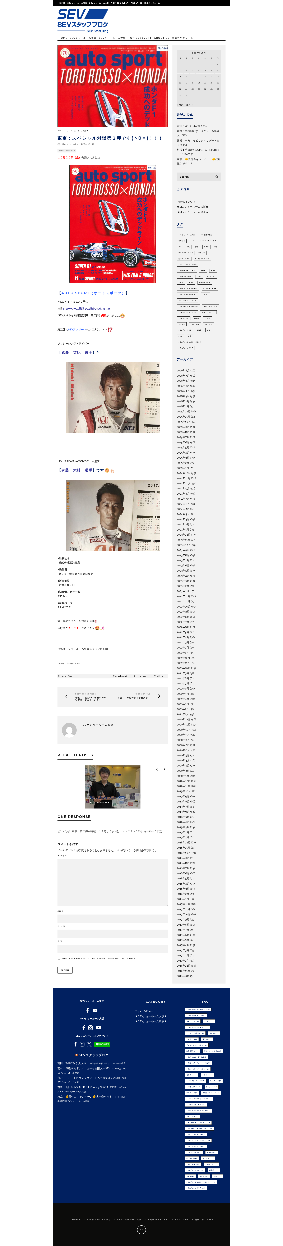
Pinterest (141, 676)
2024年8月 (183, 493)
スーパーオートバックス (187, 300)
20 (205, 83)
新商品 (199, 330)
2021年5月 (183, 693)
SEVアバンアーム (210, 306)
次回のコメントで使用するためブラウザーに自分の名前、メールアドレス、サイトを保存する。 (99, 958)
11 (192, 76)
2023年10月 (184, 544)
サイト (60, 941)
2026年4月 (183, 391)
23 (180, 89)
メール (61, 926)
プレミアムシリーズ (185, 252)
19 (199, 83)
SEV (192, 241)
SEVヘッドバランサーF (187, 312)
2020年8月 (183, 739)
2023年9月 (183, 550)
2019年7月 (183, 806)
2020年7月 (183, 745)
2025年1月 (183, 467)
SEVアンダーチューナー (187, 264)
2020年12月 (184, 719)
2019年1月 (183, 837)
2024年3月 (183, 519)
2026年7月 (183, 375)
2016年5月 (183, 975)
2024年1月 (183, 529)
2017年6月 (183, 934)
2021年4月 (183, 698)
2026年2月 (183, 401)
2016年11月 (183, 970)
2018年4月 (183, 883)
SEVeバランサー (184, 276)
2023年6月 (183, 565)
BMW (180, 336)
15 (218, 76)
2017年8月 (183, 924)
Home (62, 3)
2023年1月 (183, 591)
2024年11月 (183, 478)
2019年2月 (183, 832)
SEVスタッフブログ (93, 1055)
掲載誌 (61, 664)
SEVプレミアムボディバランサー (190, 342)
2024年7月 (183, 498)
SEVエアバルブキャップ (187, 294)
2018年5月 (183, 878)
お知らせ (181, 241)
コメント (62, 856)
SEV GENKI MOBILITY (188, 306)
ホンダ (191, 282)
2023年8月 (183, 555)
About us (137, 3)
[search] (216, 177)
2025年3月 (183, 457)
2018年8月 (183, 863)
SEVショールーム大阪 (99, 3)
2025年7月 (183, 437)
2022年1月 (183, 652)
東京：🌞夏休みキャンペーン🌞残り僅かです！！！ (88, 1096)
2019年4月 (183, 822)
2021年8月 (183, 678)
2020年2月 (183, 770)
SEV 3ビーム (183, 318)
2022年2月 (183, 647)
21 (211, 83)
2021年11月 (183, 662)
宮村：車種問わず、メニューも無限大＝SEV (83, 1068)
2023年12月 (183, 534)
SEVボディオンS (209, 288)
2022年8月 (183, 616)
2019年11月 (183, 786)
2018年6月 (183, 873)
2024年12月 (184, 473)
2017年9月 (183, 919)
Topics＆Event (120, 3)
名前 (60, 911)
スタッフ (205, 294)
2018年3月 (183, 888)
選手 (78, 664)
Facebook (120, 676)
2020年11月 (183, 724)
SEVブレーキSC (184, 330)
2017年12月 (183, 904)
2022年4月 (183, 637)
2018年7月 (183, 868)
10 (186, 76)
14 (211, 76)
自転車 (203, 270)
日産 (189, 336)
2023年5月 (183, 570)
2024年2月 (183, 524)
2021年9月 (183, 673)
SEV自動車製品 (206, 235)
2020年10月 (184, 729)
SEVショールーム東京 (77, 3)
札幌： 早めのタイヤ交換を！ (133, 697)
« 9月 (180, 104)
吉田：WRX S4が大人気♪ (192, 126)
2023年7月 (183, 560)
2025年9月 (183, 427)
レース (199, 276)
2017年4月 (183, 945)
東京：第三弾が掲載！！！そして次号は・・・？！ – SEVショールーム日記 (117, 831)
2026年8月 (183, 370)
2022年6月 (183, 627)
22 (218, 83)
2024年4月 (183, 514)
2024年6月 (183, 503)
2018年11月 (183, 847)
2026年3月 (183, 396)
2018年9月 (183, 858)
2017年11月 (183, 909)
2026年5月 (183, 385)
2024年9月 (183, 488)
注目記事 (70, 664)
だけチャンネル (184, 259)
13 (205, 76)
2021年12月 (183, 657)
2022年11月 (183, 601)
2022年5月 (183, 632)
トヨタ (213, 270)
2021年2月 (183, 709)
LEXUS (208, 318)
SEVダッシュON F (185, 348)
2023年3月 (183, 580)
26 (199, 89)
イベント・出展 (184, 247)
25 (193, 89)
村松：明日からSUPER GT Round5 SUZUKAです (87, 1087)
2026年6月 (183, 380)
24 (186, 89)
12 (199, 76)
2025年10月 (184, 421)
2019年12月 (183, 781)
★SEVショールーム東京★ (67, 150)
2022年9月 (183, 611)
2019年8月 (183, 801)
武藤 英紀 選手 (76, 352)
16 (180, 83)
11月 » (189, 104)
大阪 (208, 330)
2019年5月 (183, 816)
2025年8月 (183, 432)
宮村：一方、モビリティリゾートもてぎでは (84, 1077)
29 (218, 89)
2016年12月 (183, 965)
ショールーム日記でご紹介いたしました (87, 308)
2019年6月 (183, 811)
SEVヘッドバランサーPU (188, 288)
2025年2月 (183, 462)
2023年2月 (183, 585)
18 (192, 83)
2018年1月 (183, 899)
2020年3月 (183, 765)
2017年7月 (183, 929)
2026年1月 (183, 406)
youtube (194, 324)
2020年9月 (183, 734)
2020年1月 (183, 775)
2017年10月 (184, 914)
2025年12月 (183, 411)
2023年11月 (183, 539)
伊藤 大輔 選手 (76, 470)
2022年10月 (184, 606)
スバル (180, 282)
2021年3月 (183, 704)
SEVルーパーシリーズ (186, 270)
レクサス (181, 324)
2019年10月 (184, 791)
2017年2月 (183, 955)
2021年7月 (183, 683)
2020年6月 (183, 750)
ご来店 (206, 247)
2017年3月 (183, 950)
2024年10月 (184, 483)
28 (211, 89)
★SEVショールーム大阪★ (192, 206)
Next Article (142, 694)
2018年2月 (183, 893)
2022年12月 (183, 596)
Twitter (159, 676)
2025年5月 (183, 447)
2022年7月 (183, 621)
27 (205, 89)
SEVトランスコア (208, 312)
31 (186, 95)
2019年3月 (183, 827)
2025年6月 (183, 442)
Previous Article (85, 694)
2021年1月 (183, 714)
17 (186, 83)
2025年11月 (183, 416)
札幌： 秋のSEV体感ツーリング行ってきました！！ (90, 698)
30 (180, 95)
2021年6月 (183, 688)
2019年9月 (183, 796)
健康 (197, 247)
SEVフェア (211, 276)
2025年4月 (183, 452)
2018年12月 (183, 842)
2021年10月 (183, 668)
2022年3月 (183, 642)
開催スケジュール (152, 3)
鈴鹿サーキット (204, 282)
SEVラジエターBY (202, 259)
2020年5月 (183, 755)
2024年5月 (183, 508)
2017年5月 (183, 940)
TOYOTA (209, 324)
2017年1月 (183, 960)
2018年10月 (184, 852)
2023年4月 (183, 575)
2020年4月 (183, 760)
